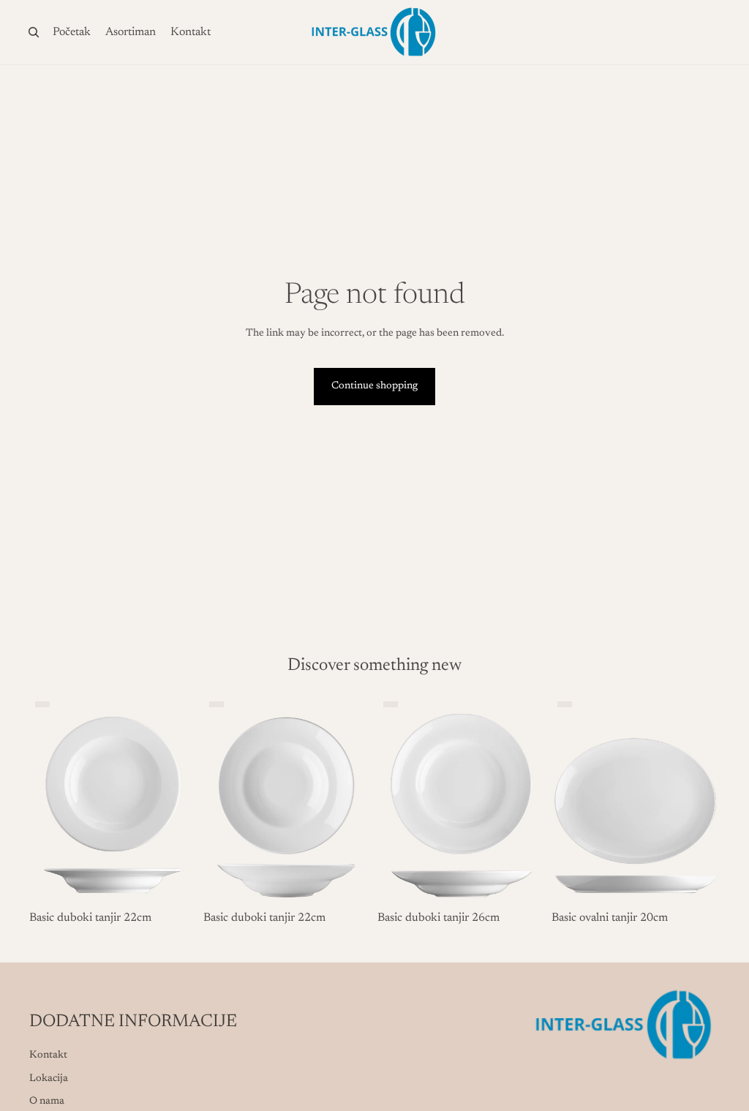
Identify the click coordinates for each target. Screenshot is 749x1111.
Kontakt (48, 1055)
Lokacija (48, 1079)
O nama (46, 1101)
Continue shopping (374, 386)
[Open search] (34, 32)
